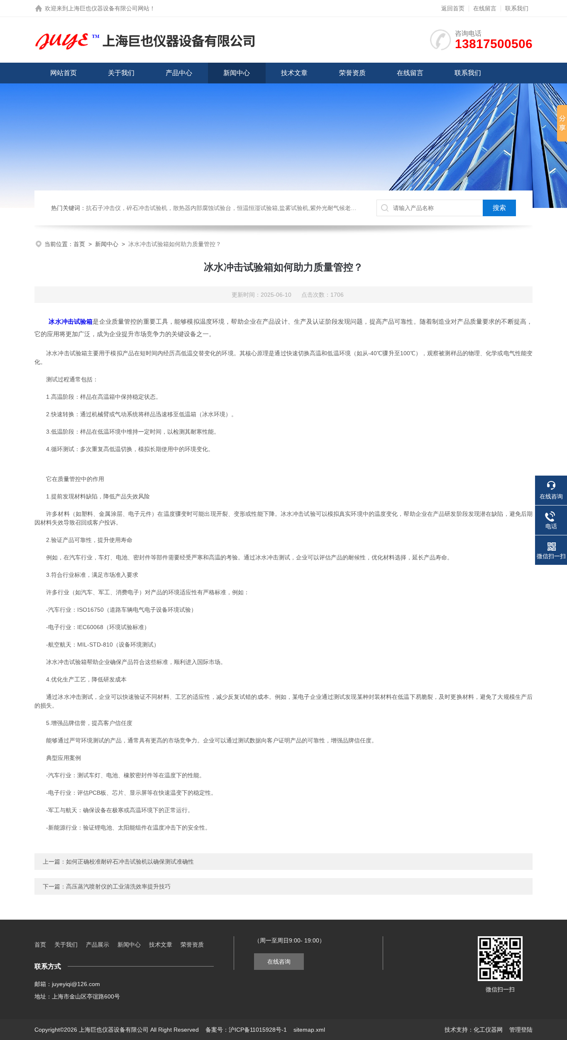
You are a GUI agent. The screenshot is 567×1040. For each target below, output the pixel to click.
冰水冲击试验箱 (71, 321)
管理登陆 (521, 1029)
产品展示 (97, 944)
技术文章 (294, 72)
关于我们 (121, 72)
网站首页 (63, 72)
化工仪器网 (488, 1029)
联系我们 (516, 8)
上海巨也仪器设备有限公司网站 (108, 8)
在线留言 (484, 8)
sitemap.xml (309, 1029)
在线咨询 (279, 961)
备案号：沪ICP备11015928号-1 (246, 1029)
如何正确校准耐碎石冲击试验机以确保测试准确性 (130, 861)
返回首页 (452, 8)
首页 (79, 244)
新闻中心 (236, 72)
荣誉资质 (352, 72)
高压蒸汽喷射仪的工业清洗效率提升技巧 (118, 886)
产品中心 (179, 72)
